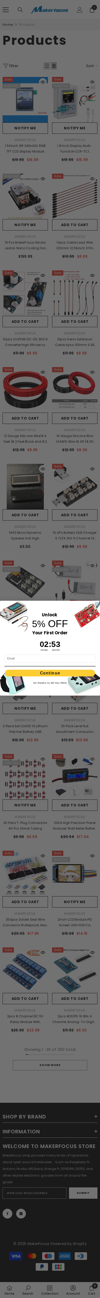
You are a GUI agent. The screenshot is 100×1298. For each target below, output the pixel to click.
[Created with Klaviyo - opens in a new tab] (50, 696)
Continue (50, 673)
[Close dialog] (96, 604)
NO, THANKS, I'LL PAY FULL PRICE (50, 683)
